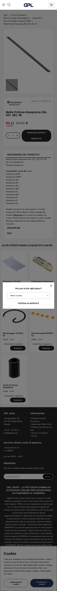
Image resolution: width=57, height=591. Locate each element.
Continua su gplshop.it (28, 303)
